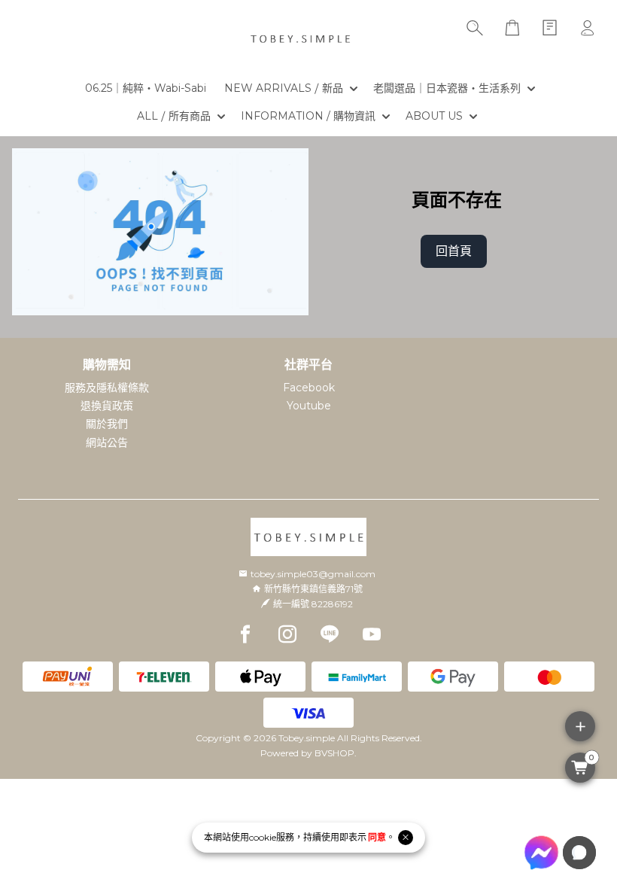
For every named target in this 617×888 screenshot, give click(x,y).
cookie (262, 837)
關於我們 (107, 423)
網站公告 (107, 442)
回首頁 (454, 251)
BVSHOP (334, 753)
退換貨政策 (107, 405)
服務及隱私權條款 (107, 387)
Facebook (309, 387)
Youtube (309, 405)
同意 (377, 837)
